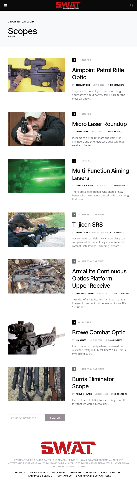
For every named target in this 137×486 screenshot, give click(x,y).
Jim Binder (81, 340)
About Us (20, 472)
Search (55, 417)
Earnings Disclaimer (40, 475)
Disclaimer (58, 472)
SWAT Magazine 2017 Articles (93, 475)
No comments (117, 85)
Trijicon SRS (87, 224)
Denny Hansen (83, 85)
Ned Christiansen (84, 293)
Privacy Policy (39, 472)
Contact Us (64, 475)
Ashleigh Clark (84, 394)
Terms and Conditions (83, 472)
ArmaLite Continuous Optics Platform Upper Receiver (99, 278)
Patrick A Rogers (84, 185)
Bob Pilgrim (82, 132)
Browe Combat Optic (99, 332)
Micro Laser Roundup (99, 123)
